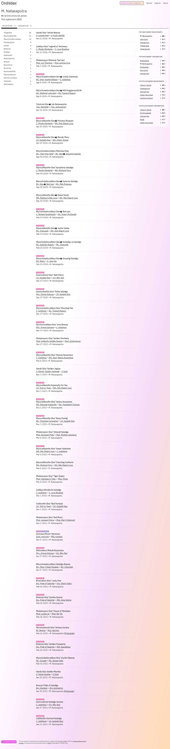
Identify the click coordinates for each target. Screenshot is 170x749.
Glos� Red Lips (45, 184)
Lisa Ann (52, 261)
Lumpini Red (42, 35)
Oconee (41, 660)
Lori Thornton (44, 63)
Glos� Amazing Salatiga (68, 154)
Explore (158, 3)
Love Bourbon (62, 49)
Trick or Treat (43, 388)
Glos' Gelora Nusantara (61, 357)
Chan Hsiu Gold (44, 154)
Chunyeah (42, 231)
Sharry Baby (64, 583)
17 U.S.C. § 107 (62, 741)
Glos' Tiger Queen (50, 476)
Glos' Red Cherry (50, 275)
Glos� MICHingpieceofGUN (59, 90)
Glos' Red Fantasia (49, 503)
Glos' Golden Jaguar (48, 368)
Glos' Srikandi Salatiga (52, 432)
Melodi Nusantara (50, 550)
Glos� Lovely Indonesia (57, 76)
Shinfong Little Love (46, 198)
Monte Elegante (44, 49)
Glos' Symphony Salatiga (54, 167)
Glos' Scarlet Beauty (47, 79)
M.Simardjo (69, 633)
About (165, 3)
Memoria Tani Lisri (50, 60)
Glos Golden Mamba (48, 671)
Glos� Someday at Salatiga (58, 242)
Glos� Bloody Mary (52, 137)
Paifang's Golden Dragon (49, 341)
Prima (63, 479)
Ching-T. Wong (145, 85)
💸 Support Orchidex (9, 742)
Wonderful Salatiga (48, 490)
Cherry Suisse (60, 140)
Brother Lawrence (66, 435)
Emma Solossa (45, 294)
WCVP (49, 743)
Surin (64, 371)
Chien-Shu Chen (146, 95)
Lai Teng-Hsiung (146, 98)
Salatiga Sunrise (49, 702)
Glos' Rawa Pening (52, 418)
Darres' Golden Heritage (47, 371)
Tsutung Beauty (67, 93)
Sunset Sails (56, 660)
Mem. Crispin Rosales (47, 567)
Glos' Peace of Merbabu (53, 611)
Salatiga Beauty (45, 244)
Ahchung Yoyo (63, 170)
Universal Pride (45, 435)
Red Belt (42, 107)
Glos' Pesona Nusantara (54, 355)
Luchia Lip (42, 614)
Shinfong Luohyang (46, 93)
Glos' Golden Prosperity (51, 644)
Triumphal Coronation (47, 421)
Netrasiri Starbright (46, 404)
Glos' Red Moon (49, 517)
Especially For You (51, 385)
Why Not (58, 278)
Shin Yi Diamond (65, 520)
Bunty (40, 261)
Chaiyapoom (145, 49)
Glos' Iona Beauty (52, 324)
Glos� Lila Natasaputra (51, 104)
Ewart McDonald (67, 214)
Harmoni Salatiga (49, 718)
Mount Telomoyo (48, 534)
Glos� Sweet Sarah (52, 195)
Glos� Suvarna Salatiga (57, 181)
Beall (142, 119)
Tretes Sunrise (43, 674)
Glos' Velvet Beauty (48, 32)
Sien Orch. (144, 39)
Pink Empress (64, 184)
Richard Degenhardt (46, 214)
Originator (25, 26)
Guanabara (63, 647)
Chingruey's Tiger (46, 479)
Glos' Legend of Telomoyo (51, 46)
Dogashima (144, 61)
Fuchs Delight (58, 35)
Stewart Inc (144, 42)
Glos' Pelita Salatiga (52, 291)
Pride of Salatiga (45, 583)
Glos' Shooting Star (54, 308)
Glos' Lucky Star (48, 580)
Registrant (9, 26)
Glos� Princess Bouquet (54, 120)
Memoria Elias (52, 151)
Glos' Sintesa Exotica (52, 627)
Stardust (41, 688)
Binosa (40, 630)
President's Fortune (69, 404)
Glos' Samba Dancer (49, 597)
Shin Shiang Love (64, 123)
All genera (8, 33)
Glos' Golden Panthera (52, 338)
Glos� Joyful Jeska (52, 228)
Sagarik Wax (43, 140)
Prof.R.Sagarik (145, 113)
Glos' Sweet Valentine (53, 448)
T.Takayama (144, 46)
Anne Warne (64, 600)
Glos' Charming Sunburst (54, 462)
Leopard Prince (45, 520)
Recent (149, 3)
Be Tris (57, 614)
